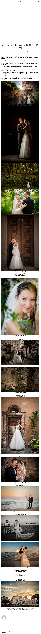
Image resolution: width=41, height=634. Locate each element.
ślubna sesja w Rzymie (32, 51)
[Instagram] (3, 1)
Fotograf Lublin (14, 51)
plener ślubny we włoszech (20, 608)
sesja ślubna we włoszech (12, 609)
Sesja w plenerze (23, 51)
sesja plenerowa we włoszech (30, 608)
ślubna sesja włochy (29, 609)
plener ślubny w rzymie (10, 608)
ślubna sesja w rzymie (21, 609)
